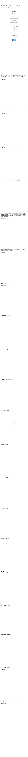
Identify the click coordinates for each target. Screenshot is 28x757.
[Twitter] (15, 39)
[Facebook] (13, 39)
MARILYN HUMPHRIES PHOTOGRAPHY (10, 6)
